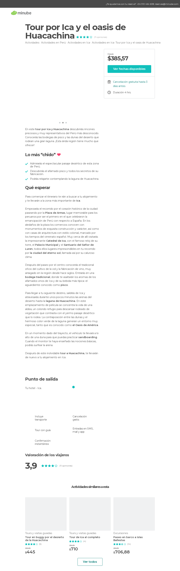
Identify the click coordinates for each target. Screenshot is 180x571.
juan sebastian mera (44, 114)
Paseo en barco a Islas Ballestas (128, 539)
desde (28, 548)
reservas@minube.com (166, 4)
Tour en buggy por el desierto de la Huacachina (44, 539)
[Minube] (21, 12)
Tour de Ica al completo (84, 537)
